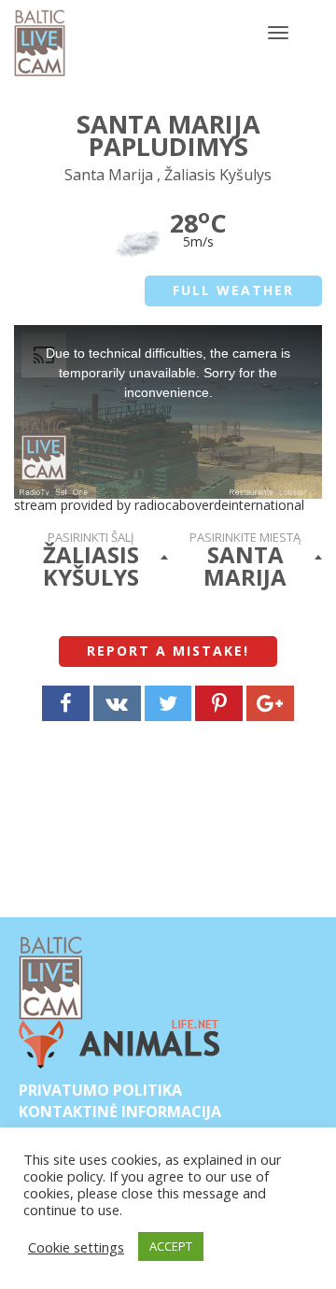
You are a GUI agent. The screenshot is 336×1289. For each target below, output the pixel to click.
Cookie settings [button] (76, 1247)
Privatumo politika (100, 1090)
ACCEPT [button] (170, 1246)
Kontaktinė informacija (120, 1111)
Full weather (233, 290)
